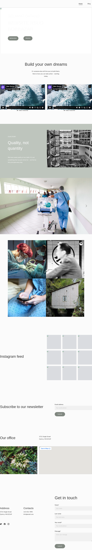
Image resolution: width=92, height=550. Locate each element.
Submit (60, 414)
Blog (89, 4)
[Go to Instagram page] (8, 524)
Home (81, 4)
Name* (57, 505)
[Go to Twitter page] (1, 524)
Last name (58, 513)
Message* (58, 531)
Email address (59, 404)
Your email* (58, 522)
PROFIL (28, 38)
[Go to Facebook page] (5, 524)
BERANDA (13, 38)
